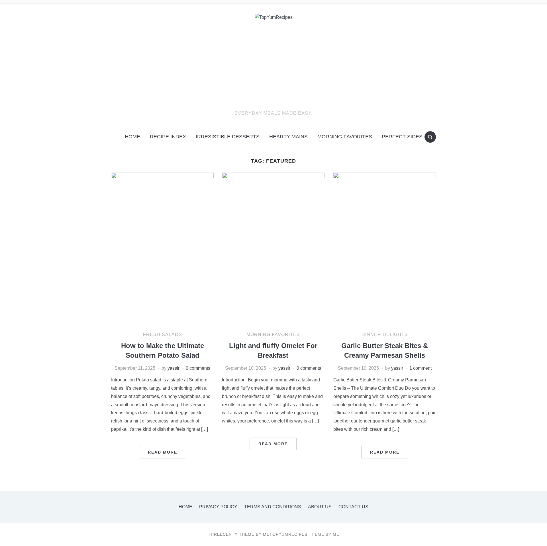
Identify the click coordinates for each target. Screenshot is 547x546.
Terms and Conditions (272, 506)
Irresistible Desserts (228, 136)
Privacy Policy (218, 506)
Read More (162, 452)
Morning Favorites (344, 136)
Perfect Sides (402, 136)
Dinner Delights (385, 334)
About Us (320, 506)
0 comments (198, 368)
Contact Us (353, 506)
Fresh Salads (162, 334)
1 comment (420, 368)
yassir (173, 368)
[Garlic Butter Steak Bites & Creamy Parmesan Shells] (384, 249)
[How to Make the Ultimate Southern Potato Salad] (162, 249)
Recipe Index (168, 136)
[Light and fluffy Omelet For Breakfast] (273, 249)
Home (132, 136)
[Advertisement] (273, 67)
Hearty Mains (288, 136)
